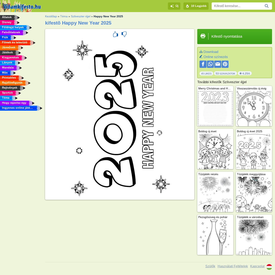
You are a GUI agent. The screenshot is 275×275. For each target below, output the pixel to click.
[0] (124, 35)
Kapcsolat (257, 266)
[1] (115, 35)
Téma (64, 16)
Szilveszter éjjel (80, 16)
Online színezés (216, 57)
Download (211, 52)
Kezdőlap (51, 16)
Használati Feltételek (233, 266)
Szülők (210, 266)
